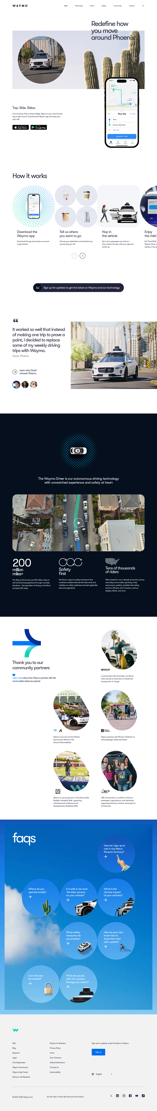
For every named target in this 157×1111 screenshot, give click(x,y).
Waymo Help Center (20, 1072)
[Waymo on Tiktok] (143, 1095)
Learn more (17, 678)
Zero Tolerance (55, 1058)
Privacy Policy (55, 1048)
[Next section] (82, 256)
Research (16, 1053)
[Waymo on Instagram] (124, 1095)
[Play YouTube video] (78, 522)
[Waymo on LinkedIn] (117, 1095)
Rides (66, 6)
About (92, 6)
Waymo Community (20, 1067)
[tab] (16, 385)
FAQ (14, 1043)
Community (117, 6)
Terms (52, 1053)
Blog (14, 1048)
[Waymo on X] (111, 1096)
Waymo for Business (57, 1043)
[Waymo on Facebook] (130, 1095)
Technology (79, 6)
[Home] (20, 5)
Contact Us (54, 1067)
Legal (14, 1058)
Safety (104, 6)
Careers (131, 6)
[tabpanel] (39, 346)
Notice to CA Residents (21, 1077)
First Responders (18, 1063)
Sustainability (55, 1072)
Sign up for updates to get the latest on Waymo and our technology (81, 287)
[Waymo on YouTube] (136, 1096)
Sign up (98, 1052)
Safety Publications (57, 1063)
